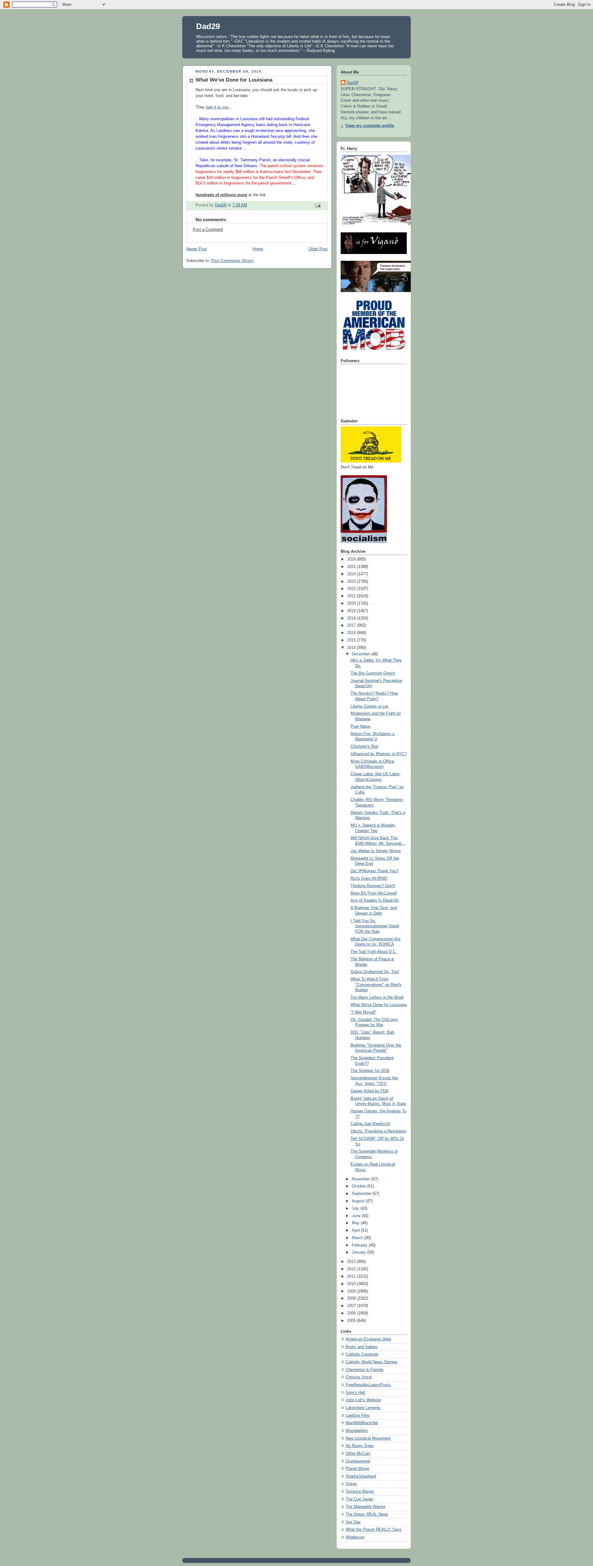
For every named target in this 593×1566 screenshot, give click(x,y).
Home (258, 249)
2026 (352, 559)
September (362, 1193)
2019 (352, 611)
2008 (352, 1298)
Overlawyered (358, 1461)
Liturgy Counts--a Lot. (370, 706)
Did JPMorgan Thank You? (374, 871)
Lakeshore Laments (363, 1408)
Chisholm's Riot (364, 746)
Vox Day (353, 1522)
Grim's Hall (355, 1392)
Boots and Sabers (362, 1347)
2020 (352, 603)
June (357, 1216)
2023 (352, 581)
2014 (352, 647)
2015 (352, 640)
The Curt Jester (359, 1499)
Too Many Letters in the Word (377, 997)
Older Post (318, 249)
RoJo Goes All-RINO (369, 878)
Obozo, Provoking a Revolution (378, 1131)
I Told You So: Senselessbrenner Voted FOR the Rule (375, 926)
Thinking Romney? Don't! (373, 886)
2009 (352, 1291)
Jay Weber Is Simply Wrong (376, 851)
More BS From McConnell (374, 893)
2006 (352, 1313)
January (359, 1252)
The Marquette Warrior (365, 1507)
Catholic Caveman (362, 1354)
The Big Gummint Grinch (373, 673)
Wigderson (355, 1537)
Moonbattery (357, 1430)
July (356, 1208)
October (359, 1186)
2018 (352, 618)
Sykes (351, 1484)
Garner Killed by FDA (370, 1091)
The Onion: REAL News (367, 1514)
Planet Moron (357, 1469)
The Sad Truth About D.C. (374, 952)
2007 (352, 1306)
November (361, 1179)
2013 (352, 1261)
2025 (352, 567)
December (361, 654)
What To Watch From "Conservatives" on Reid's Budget (376, 984)
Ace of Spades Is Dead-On (375, 900)
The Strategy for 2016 (370, 1071)
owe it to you (217, 107)
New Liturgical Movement (368, 1438)
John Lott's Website (363, 1400)
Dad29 (208, 26)
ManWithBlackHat (362, 1423)
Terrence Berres (360, 1491)
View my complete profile (369, 126)
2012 (352, 1269)
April (356, 1230)
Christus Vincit (359, 1377)
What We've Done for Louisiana (378, 1005)
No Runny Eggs (360, 1446)
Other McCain (358, 1453)
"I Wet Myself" (363, 1012)
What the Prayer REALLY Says (374, 1529)
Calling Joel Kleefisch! (370, 1124)
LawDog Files (358, 1415)
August (359, 1201)
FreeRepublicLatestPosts (368, 1385)
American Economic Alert (368, 1339)
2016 (352, 633)
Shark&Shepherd (361, 1476)
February (360, 1245)
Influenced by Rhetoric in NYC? (379, 754)
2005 (352, 1320)
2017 (352, 625)
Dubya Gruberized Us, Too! (375, 972)
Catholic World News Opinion (371, 1362)
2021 (352, 596)
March (358, 1238)
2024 (352, 574)
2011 (352, 1276)
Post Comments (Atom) (232, 261)
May (356, 1223)
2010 (352, 1284)
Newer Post (196, 249)
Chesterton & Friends (365, 1370)
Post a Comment (208, 229)
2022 (352, 588)
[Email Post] (317, 205)
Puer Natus (361, 726)
